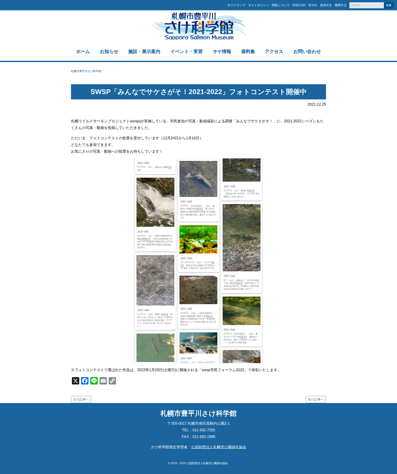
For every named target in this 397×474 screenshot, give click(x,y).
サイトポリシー (258, 5)
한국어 (312, 5)
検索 (388, 5)
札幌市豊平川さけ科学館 (86, 71)
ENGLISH (299, 5)
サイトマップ (236, 5)
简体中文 (326, 5)
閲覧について (281, 5)
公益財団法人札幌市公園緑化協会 (218, 447)
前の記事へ (316, 399)
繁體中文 (341, 5)
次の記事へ (81, 399)
